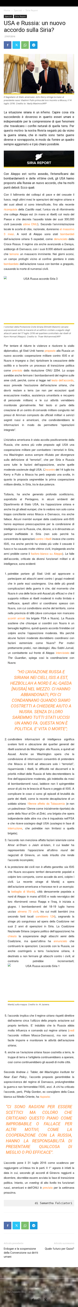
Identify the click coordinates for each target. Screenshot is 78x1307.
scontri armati (16, 618)
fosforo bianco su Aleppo (46, 554)
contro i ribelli (43, 539)
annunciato (60, 941)
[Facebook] (7, 45)
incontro (50, 469)
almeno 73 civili (28, 911)
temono (14, 254)
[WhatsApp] (25, 45)
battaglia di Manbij (23, 891)
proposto (50, 350)
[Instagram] (39, 1299)
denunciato (60, 239)
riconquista (10, 209)
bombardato (11, 264)
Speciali (18, 10)
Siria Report (32, 10)
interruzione (15, 828)
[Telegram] (33, 45)
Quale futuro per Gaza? (59, 1248)
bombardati (67, 234)
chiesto (12, 936)
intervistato (62, 653)
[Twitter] (16, 45)
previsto (17, 370)
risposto (45, 1096)
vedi (71, 1030)
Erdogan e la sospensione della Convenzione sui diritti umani (21, 1252)
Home (7, 10)
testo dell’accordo (62, 380)
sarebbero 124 (45, 916)
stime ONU (30, 224)
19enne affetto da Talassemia (46, 803)
